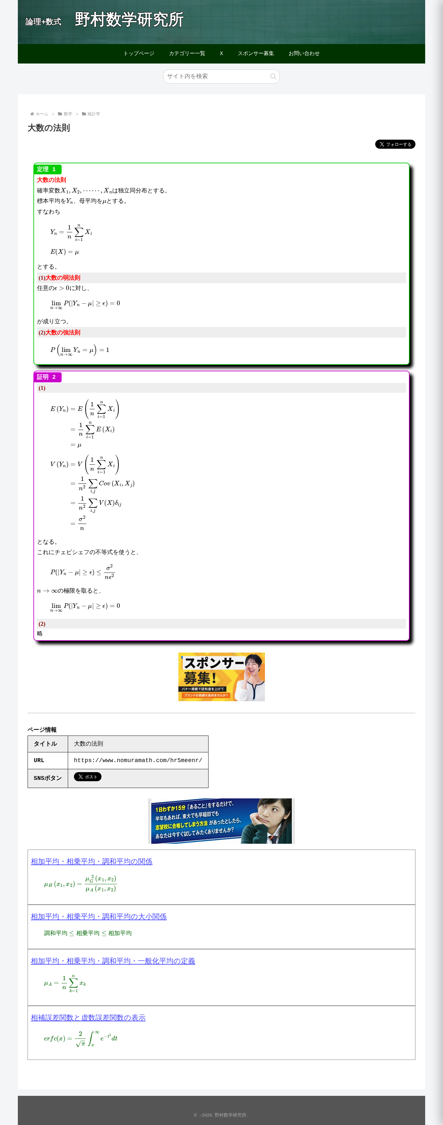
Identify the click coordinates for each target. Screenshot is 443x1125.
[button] (273, 76)
